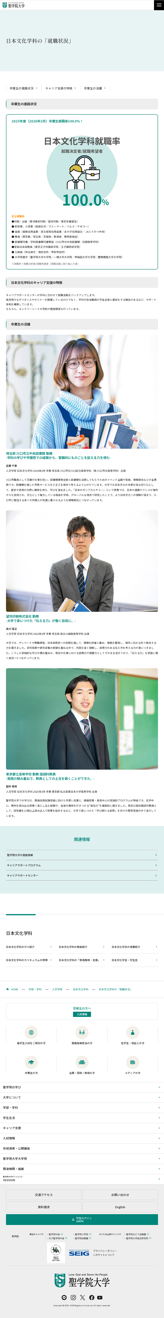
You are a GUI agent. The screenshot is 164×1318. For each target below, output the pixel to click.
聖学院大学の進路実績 (20, 855)
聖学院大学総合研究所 (137, 1238)
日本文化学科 (19, 933)
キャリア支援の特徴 (58, 88)
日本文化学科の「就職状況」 (116, 989)
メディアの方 (132, 1073)
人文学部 (57, 989)
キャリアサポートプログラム (24, 865)
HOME (14, 989)
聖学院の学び (12, 1087)
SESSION (13, 1178)
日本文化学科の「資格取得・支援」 (79, 960)
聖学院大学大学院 (15, 1158)
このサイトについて (104, 1254)
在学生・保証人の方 (132, 1043)
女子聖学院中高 (56, 1238)
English (120, 1207)
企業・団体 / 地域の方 (82, 1073)
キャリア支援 (12, 1128)
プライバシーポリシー (105, 1250)
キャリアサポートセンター (22, 875)
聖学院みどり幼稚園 (136, 1234)
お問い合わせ (120, 1195)
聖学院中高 (54, 1234)
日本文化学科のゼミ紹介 (20, 947)
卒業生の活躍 (93, 88)
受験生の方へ (82, 1011)
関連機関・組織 (13, 1169)
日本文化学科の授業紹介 (126, 947)
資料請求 (44, 1207)
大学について (12, 1097)
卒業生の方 (31, 1073)
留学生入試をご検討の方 (31, 1043)
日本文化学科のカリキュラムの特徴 (27, 960)
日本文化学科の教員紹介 (73, 947)
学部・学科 (35, 989)
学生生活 (9, 1118)
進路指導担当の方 (82, 1043)
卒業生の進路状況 (22, 88)
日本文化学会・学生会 (125, 960)
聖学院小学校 (81, 1234)
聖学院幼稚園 (81, 1238)
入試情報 (9, 1138)
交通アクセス (44, 1195)
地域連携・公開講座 (16, 1148)
